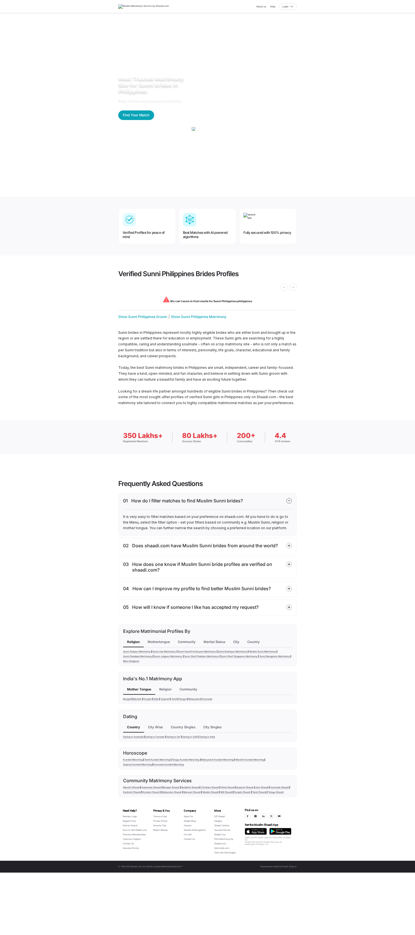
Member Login (130, 816)
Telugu (182, 699)
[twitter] (271, 816)
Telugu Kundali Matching (185, 759)
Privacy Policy (160, 821)
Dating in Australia (133, 736)
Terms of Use (160, 816)
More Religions (131, 661)
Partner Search (130, 825)
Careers (187, 825)
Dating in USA (189, 736)
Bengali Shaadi (171, 787)
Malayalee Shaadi (172, 792)
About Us (188, 816)
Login (285, 6)
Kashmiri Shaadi (132, 792)
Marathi (137, 699)
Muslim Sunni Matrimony (262, 651)
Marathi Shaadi (131, 787)
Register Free (129, 821)
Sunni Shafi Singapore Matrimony (239, 656)
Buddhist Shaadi (190, 787)
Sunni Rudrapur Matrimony (232, 651)
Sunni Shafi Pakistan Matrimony (201, 656)
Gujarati (165, 699)
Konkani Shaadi (151, 792)
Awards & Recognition (195, 830)
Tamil (174, 699)
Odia (156, 699)
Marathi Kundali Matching (249, 759)
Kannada (207, 699)
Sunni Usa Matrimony (164, 651)
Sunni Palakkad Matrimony (137, 656)
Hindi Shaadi (228, 787)
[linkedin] (263, 816)
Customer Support (132, 839)
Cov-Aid (188, 834)
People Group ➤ (289, 867)
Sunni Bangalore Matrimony (274, 656)
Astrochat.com (221, 848)
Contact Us (128, 843)
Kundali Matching (133, 759)
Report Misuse (160, 830)
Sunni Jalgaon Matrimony (168, 656)
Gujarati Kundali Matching (137, 764)
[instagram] (255, 816)
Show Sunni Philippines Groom (142, 317)
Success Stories (131, 848)
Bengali (127, 699)
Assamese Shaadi (151, 787)
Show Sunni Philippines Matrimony (198, 317)
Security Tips (159, 825)
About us (261, 6)
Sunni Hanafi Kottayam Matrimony (197, 651)
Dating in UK (173, 736)
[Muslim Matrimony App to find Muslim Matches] (256, 831)
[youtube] (279, 816)
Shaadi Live (220, 834)
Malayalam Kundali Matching (217, 759)
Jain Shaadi (261, 787)
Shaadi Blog (190, 821)
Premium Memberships (134, 834)
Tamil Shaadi (259, 792)
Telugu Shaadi (276, 792)
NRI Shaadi (226, 792)
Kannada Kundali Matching (169, 764)
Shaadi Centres (221, 825)
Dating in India (207, 736)
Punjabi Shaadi (242, 792)
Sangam (218, 821)
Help (272, 6)
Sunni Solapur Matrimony (137, 651)
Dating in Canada (154, 736)
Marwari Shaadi (192, 792)
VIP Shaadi (219, 816)
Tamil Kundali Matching (157, 759)
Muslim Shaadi (211, 792)
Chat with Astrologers (225, 852)
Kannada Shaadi (279, 787)
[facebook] (247, 816)
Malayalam (194, 699)
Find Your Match (136, 115)
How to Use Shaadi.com (135, 830)
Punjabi (147, 699)
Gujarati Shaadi (245, 787)
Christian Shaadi (210, 787)
